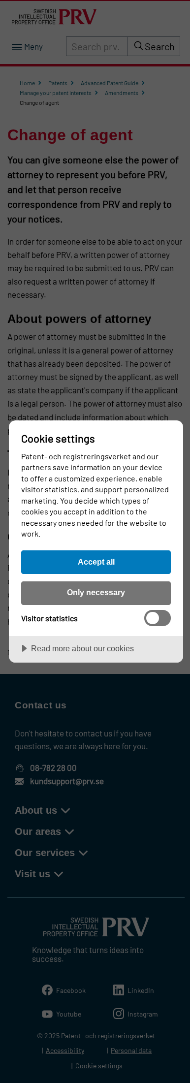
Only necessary (96, 592)
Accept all (96, 561)
